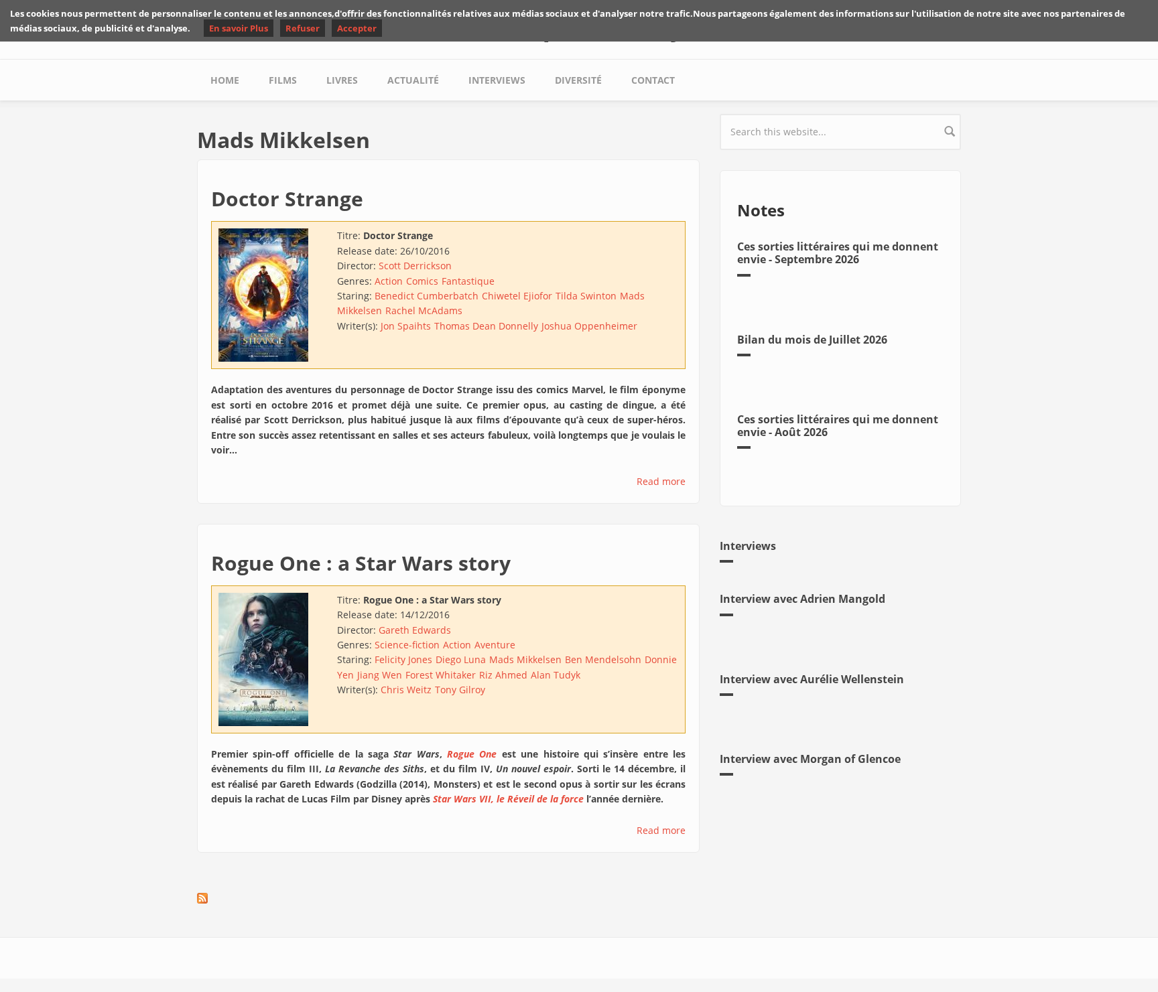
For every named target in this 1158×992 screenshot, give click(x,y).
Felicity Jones (403, 659)
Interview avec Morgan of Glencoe (810, 759)
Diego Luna (461, 659)
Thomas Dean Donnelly (486, 326)
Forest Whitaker (440, 674)
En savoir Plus (238, 28)
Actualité (413, 80)
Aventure (494, 644)
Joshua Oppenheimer (589, 326)
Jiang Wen (379, 674)
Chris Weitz (406, 689)
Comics (422, 281)
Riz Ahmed (503, 674)
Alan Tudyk (555, 674)
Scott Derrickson (415, 265)
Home (224, 80)
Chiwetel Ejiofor (517, 295)
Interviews (496, 80)
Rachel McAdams (423, 310)
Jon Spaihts (406, 326)
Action (389, 281)
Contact (653, 80)
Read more (661, 481)
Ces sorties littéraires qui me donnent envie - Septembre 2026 (837, 253)
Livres (342, 80)
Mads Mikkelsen (525, 659)
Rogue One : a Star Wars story (361, 563)
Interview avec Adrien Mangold (802, 598)
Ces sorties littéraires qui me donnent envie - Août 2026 (837, 425)
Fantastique (468, 281)
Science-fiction (407, 644)
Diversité (578, 80)
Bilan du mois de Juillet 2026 (812, 339)
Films (283, 80)
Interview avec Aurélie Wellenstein (812, 679)
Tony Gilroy (460, 689)
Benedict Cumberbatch (426, 295)
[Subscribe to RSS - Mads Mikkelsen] (448, 898)
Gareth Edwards (415, 630)
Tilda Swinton (586, 295)
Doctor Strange (287, 198)
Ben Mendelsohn (603, 659)
